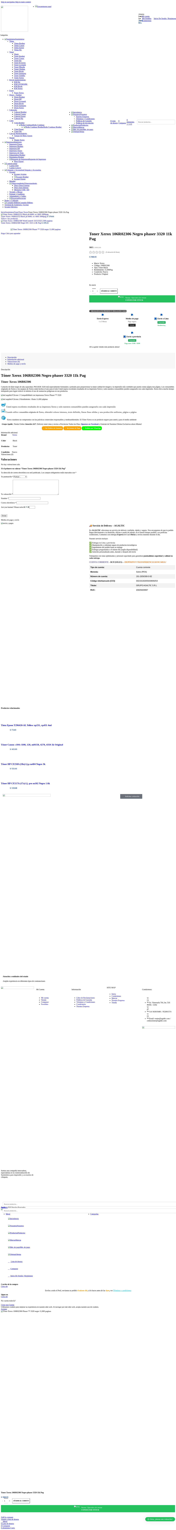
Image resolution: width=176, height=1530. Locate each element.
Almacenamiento (30, 183)
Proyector (22, 198)
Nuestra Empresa (82, 117)
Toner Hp (17, 61)
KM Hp (17, 82)
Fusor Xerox (19, 93)
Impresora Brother (16, 146)
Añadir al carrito (21, 1501)
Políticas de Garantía (84, 121)
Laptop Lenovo (15, 168)
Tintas (11, 41)
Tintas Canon (19, 46)
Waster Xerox (19, 140)
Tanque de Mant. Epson (23, 136)
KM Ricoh (18, 86)
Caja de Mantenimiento (18, 134)
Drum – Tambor (15, 95)
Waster (11, 138)
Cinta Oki (18, 131)
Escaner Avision (20, 174)
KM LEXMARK (20, 84)
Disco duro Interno (21, 188)
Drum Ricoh (19, 103)
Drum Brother (19, 97)
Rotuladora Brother (16, 157)
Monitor (12, 181)
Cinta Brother (19, 123)
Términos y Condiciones (85, 119)
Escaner (12, 172)
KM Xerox (18, 88)
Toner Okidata (19, 69)
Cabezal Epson (20, 116)
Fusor (11, 91)
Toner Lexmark (20, 65)
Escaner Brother (22, 177)
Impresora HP (14, 149)
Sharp (16, 54)
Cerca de (4, 1207)
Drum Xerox (19, 108)
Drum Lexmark (20, 101)
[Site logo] (14, 31)
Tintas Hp (18, 50)
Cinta (11, 121)
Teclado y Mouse (15, 192)
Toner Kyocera (20, 63)
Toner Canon (19, 58)
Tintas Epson (19, 48)
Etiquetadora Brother (17, 155)
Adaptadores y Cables (17, 196)
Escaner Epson (19, 179)
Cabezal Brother (20, 112)
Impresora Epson (15, 144)
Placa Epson (18, 161)
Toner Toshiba (19, 76)
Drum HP (18, 99)
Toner (11, 52)
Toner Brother (19, 56)
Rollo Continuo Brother (53, 127)
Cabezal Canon (20, 114)
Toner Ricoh (19, 71)
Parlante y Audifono (17, 194)
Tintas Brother (19, 43)
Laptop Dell (13, 166)
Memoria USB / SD (21, 190)
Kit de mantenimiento (17, 80)
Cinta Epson (18, 129)
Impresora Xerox (15, 151)
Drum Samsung (20, 106)
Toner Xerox (19, 78)
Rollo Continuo (38, 125)
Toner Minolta (19, 67)
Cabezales (13, 110)
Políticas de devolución (85, 123)
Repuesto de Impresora (37, 159)
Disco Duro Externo (21, 185)
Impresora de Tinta (16, 153)
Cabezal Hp (18, 119)
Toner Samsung (20, 73)
